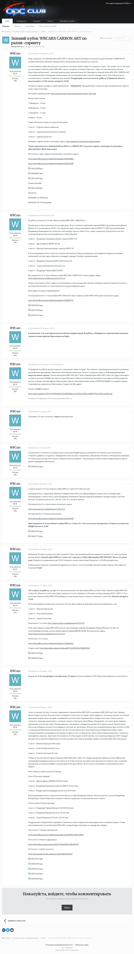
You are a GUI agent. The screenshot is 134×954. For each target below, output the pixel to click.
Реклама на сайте (67, 21)
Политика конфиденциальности (59, 945)
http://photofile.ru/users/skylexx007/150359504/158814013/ (65, 648)
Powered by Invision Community (67, 950)
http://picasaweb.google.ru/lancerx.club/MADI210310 (50, 854)
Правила (17, 26)
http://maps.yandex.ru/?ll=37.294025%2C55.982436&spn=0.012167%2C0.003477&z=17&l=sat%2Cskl (70, 393)
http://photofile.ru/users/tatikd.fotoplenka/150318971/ (51, 300)
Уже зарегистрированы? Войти (118, 3)
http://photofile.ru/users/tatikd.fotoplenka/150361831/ (51, 643)
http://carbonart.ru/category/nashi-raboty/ (83, 141)
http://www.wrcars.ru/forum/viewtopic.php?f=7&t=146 (73, 93)
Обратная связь (81, 945)
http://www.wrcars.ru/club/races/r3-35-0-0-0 (46, 634)
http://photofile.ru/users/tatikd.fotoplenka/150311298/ (51, 163)
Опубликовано (40, 54)
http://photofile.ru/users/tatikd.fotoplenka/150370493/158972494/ (56, 835)
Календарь (30, 26)
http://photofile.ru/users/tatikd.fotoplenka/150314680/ (51, 159)
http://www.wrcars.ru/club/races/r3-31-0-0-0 (46, 278)
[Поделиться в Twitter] (8, 930)
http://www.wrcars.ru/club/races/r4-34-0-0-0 (66, 623)
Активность (21, 21)
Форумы (6, 26)
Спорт (42, 46)
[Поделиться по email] (12, 930)
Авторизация (107, 38)
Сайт (7, 21)
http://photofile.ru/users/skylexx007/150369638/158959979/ (53, 844)
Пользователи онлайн (47, 26)
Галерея (36, 21)
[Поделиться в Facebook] (4, 930)
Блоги (50, 21)
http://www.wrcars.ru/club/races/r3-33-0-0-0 (46, 509)
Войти (67, 907)
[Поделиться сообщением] (129, 54)
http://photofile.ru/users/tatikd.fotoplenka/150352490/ (51, 518)
